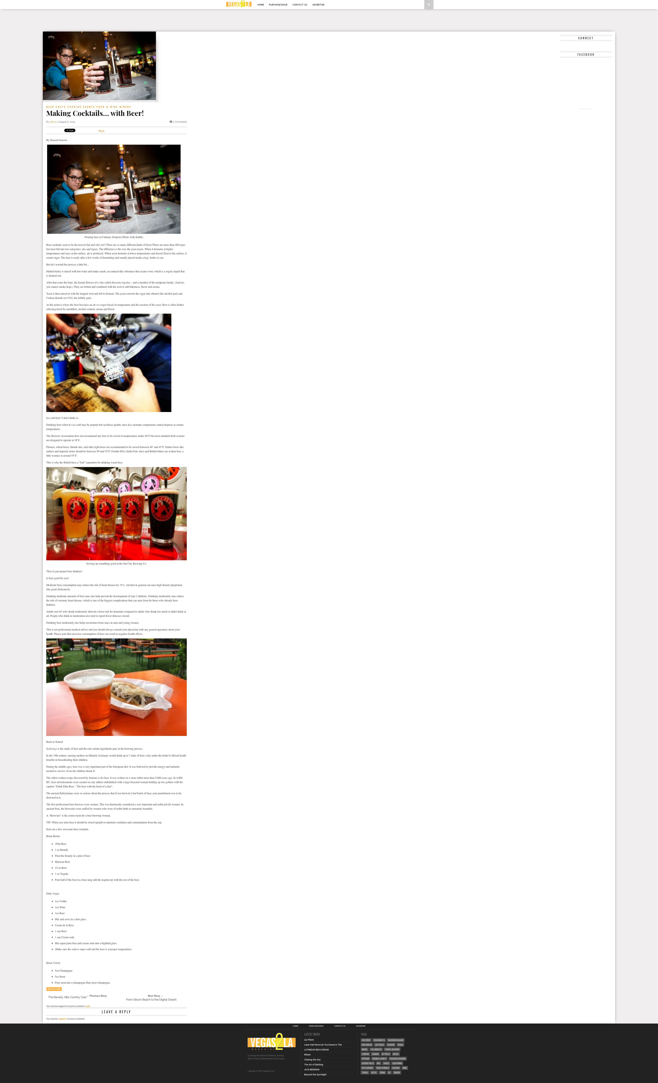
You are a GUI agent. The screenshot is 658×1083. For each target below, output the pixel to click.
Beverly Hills (368, 1063)
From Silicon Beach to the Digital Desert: (151, 999)
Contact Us (300, 4)
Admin (53, 121)
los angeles (376, 1049)
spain (382, 1072)
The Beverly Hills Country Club (67, 997)
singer (397, 1072)
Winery (125, 106)
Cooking (74, 106)
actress (386, 1053)
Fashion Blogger (395, 1040)
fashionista (379, 1040)
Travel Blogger (392, 1049)
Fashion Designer (398, 1058)
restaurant (367, 1067)
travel (365, 1072)
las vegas (379, 1044)
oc (389, 1072)
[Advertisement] (329, 20)
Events (89, 106)
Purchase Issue (278, 4)
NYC (378, 1063)
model (364, 1049)
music (396, 1053)
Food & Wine (107, 106)
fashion (395, 1067)
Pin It (101, 131)
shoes (386, 1063)
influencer (367, 1044)
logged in (62, 1019)
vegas (400, 1044)
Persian (365, 1058)
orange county (379, 1058)
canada (375, 1053)
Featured (366, 1040)
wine (405, 1067)
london (365, 1053)
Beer (50, 106)
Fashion (390, 1044)
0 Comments (180, 121)
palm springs (382, 1067)
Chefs (61, 106)
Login (87, 1006)
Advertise (318, 4)
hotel (374, 1072)
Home (261, 4)
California (397, 1063)
